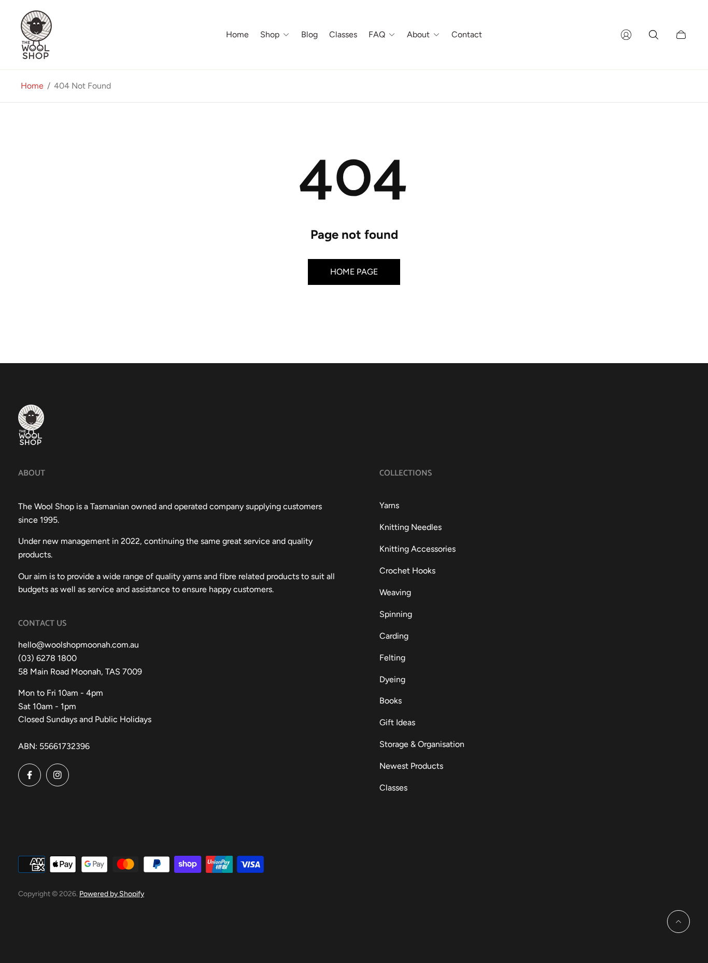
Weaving (395, 592)
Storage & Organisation (421, 744)
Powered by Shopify (111, 893)
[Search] (653, 34)
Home (32, 86)
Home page (354, 272)
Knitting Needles (410, 527)
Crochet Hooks (407, 571)
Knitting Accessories (417, 549)
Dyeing (392, 679)
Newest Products (411, 766)
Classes (393, 788)
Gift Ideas (397, 722)
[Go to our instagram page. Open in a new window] (57, 775)
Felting (392, 658)
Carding (393, 636)
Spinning (395, 614)
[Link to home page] (31, 426)
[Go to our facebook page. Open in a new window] (29, 775)
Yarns (389, 505)
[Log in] (626, 34)
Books (390, 701)
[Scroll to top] (678, 921)
